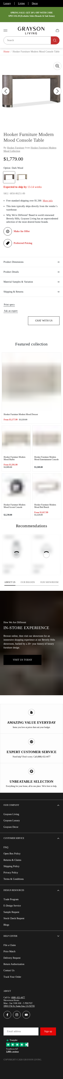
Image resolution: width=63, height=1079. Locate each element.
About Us (9, 582)
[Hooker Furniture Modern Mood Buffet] (16, 440)
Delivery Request (12, 958)
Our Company (11, 805)
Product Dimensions (13, 262)
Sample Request (11, 912)
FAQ (6, 847)
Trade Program (11, 899)
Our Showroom (49, 582)
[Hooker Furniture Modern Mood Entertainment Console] (47, 440)
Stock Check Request (14, 918)
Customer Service (14, 838)
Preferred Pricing (23, 243)
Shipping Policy (11, 866)
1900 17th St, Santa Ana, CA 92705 (19, 1006)
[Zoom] (57, 66)
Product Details (11, 272)
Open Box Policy (12, 853)
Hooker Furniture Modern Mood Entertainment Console (46, 458)
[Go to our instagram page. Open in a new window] (17, 1015)
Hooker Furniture (15, 147)
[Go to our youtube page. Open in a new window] (26, 1015)
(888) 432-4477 (18, 997)
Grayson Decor (11, 827)
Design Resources (14, 890)
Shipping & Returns (13, 291)
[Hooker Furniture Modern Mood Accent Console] (16, 487)
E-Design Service (12, 905)
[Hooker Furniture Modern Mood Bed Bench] (47, 487)
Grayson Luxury (12, 820)
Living (21, 3)
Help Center (10, 936)
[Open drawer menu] (5, 30)
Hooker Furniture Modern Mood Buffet (14, 458)
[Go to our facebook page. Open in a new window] (7, 1015)
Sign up (48, 1031)
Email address (14, 1031)
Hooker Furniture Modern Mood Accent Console (14, 506)
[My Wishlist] (49, 30)
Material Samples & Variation (18, 282)
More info (48, 200)
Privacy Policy (11, 872)
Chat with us (43, 320)
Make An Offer (22, 231)
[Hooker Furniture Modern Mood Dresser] (31, 382)
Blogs (6, 925)
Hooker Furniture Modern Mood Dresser (21, 414)
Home (6, 51)
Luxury (7, 3)
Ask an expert (11, 311)
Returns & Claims (12, 860)
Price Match (9, 951)
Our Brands (28, 582)
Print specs (9, 304)
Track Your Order (12, 977)
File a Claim (10, 945)
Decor (35, 3)
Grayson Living (11, 814)
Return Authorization (14, 964)
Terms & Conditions (14, 879)
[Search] (55, 40)
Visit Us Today (22, 660)
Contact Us (9, 970)
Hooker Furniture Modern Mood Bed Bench (45, 506)
